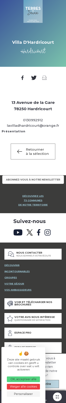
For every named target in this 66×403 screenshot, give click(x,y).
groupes (10, 277)
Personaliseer (23, 394)
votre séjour (14, 283)
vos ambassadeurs (18, 290)
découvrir (12, 265)
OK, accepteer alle (23, 379)
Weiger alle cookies (23, 386)
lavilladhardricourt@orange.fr (33, 125)
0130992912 (33, 120)
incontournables (17, 271)
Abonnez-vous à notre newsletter (33, 179)
